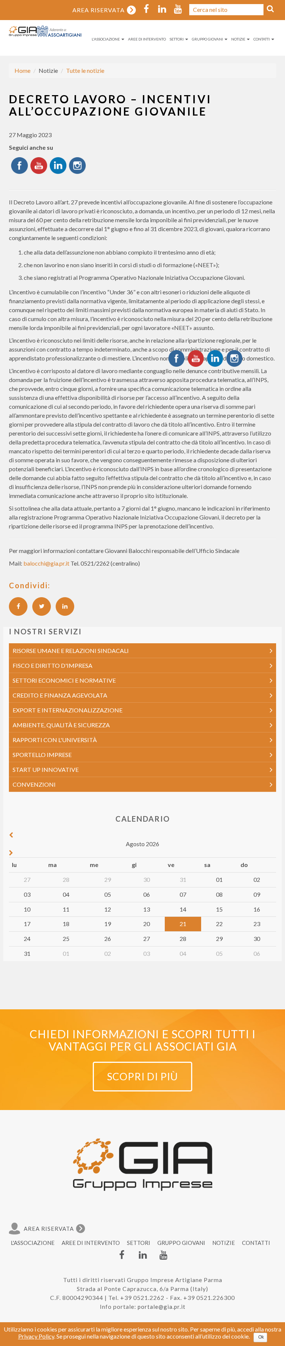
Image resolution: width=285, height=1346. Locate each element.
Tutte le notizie (85, 70)
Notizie (238, 39)
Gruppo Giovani (208, 39)
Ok (261, 1337)
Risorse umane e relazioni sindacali (71, 650)
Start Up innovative (46, 769)
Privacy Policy (36, 1336)
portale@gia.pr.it (162, 1306)
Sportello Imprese (42, 754)
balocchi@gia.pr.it (46, 563)
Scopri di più (142, 1076)
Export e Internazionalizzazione (67, 710)
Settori (177, 39)
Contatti (262, 39)
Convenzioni (34, 784)
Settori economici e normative (64, 680)
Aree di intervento (147, 39)
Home (22, 70)
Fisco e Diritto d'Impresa (52, 665)
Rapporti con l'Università (55, 739)
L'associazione (106, 39)
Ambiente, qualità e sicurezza (61, 724)
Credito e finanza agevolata (60, 695)
